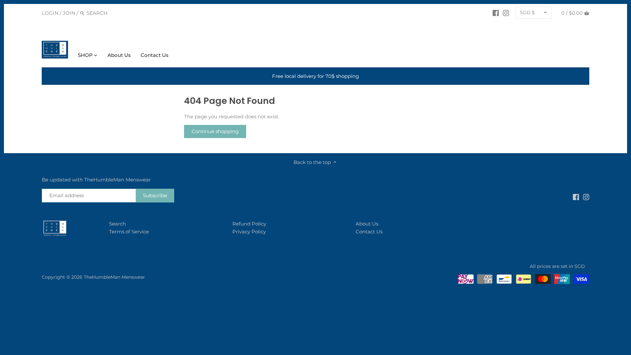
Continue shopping (215, 131)
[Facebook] (496, 13)
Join (69, 13)
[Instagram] (506, 13)
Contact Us (369, 231)
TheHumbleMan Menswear (114, 277)
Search (117, 224)
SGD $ (527, 12)
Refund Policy (249, 224)
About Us (367, 224)
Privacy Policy (249, 231)
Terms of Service (129, 231)
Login (50, 13)
